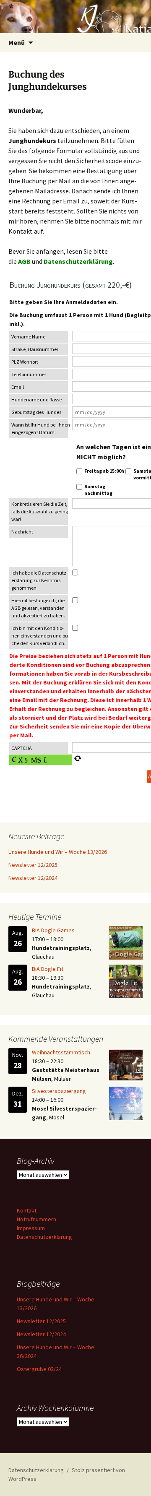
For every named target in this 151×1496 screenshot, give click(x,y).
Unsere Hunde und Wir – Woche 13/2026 (57, 852)
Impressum (31, 1228)
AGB (24, 261)
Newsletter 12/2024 (32, 878)
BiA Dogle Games (53, 930)
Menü (16, 42)
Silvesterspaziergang (59, 1091)
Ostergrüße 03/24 (39, 1369)
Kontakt (26, 1210)
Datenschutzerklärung (78, 261)
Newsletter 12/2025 (32, 865)
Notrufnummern (36, 1219)
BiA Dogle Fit (47, 969)
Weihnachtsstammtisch (61, 1052)
